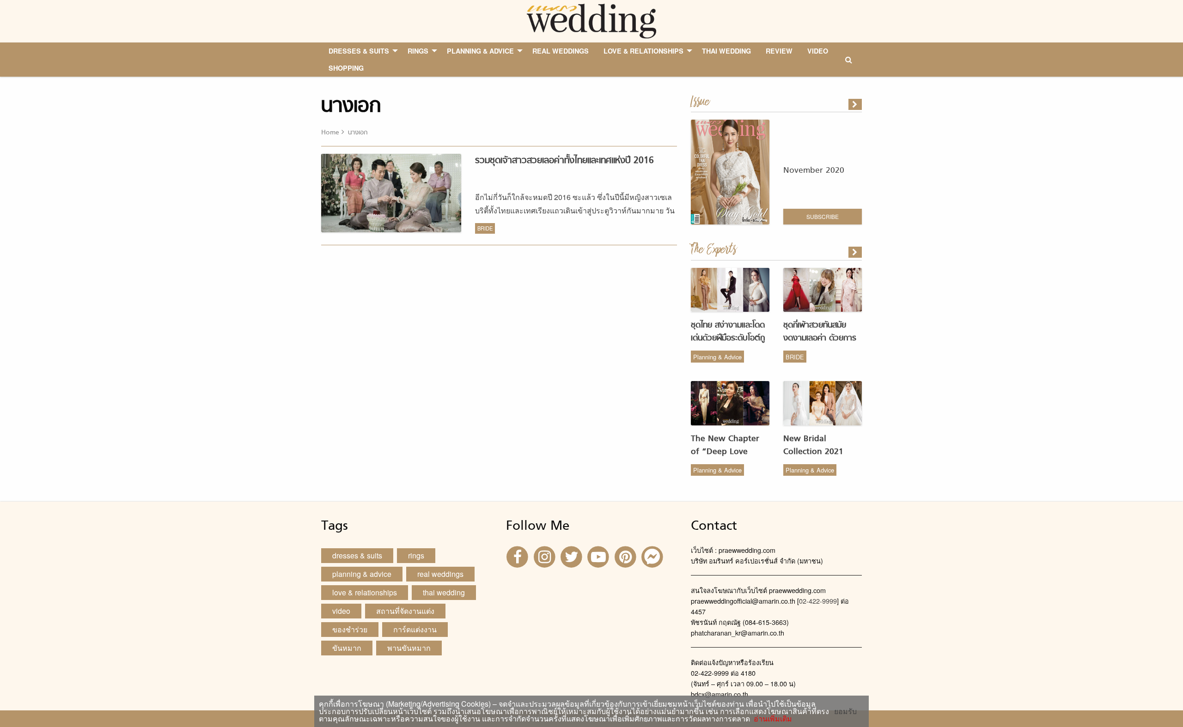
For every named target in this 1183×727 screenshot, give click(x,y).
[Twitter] (572, 556)
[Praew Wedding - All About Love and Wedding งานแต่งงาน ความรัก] (591, 20)
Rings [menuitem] (418, 50)
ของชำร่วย (349, 629)
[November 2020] (856, 104)
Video (341, 611)
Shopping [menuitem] (346, 68)
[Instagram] (545, 556)
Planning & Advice (717, 356)
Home (330, 132)
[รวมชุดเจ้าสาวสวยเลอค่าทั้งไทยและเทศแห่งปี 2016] (856, 252)
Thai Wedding (444, 592)
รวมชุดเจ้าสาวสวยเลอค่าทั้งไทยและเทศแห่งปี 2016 (564, 160)
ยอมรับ (845, 711)
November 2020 (813, 170)
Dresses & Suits (357, 555)
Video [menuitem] (817, 50)
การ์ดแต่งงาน (415, 629)
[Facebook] (518, 556)
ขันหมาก (346, 647)
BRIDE (485, 228)
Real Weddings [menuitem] (560, 50)
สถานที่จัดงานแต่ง (405, 611)
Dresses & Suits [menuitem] (359, 50)
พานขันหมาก (409, 647)
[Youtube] (599, 556)
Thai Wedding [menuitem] (726, 50)
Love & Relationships (364, 592)
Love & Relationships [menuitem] (643, 50)
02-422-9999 (818, 601)
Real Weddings (440, 574)
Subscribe (822, 216)
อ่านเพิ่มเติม (771, 718)
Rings (416, 555)
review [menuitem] (779, 50)
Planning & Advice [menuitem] (480, 50)
